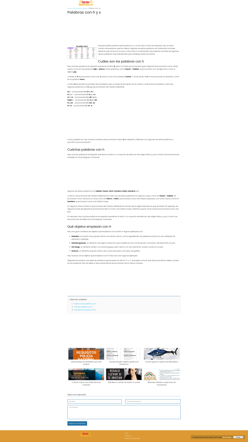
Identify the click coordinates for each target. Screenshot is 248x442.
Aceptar (238, 437)
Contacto (128, 436)
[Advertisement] (124, 28)
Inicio (126, 433)
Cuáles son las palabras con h (84, 304)
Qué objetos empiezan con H (85, 310)
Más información (227, 437)
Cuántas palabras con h (83, 307)
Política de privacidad (132, 438)
